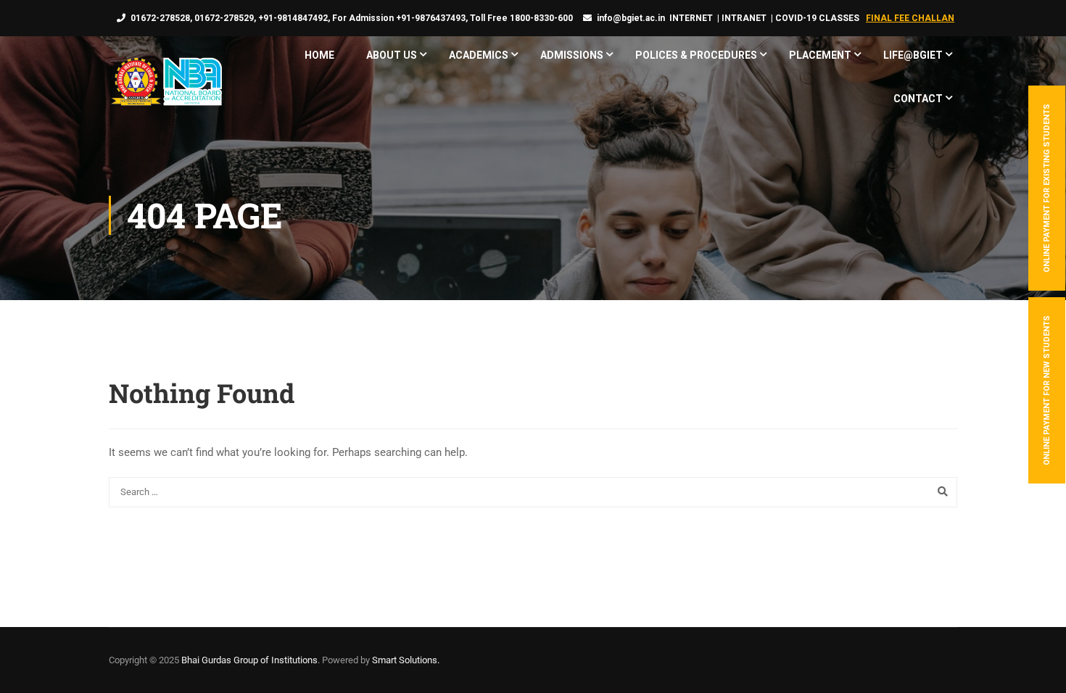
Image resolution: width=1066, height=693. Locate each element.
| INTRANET (741, 18)
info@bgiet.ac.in (631, 18)
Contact (918, 98)
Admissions (571, 55)
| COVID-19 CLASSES (815, 18)
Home (319, 55)
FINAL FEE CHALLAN (910, 18)
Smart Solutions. (405, 660)
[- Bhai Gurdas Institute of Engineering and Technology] (165, 83)
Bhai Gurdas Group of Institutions (249, 660)
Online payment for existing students (1046, 188)
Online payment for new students (1046, 390)
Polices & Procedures (696, 55)
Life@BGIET (913, 55)
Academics (478, 55)
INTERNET (691, 18)
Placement (820, 55)
